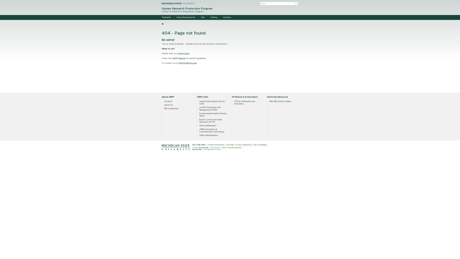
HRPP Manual (178, 58)
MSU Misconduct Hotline (280, 101)
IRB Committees (171, 109)
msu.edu (217, 147)
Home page (183, 54)
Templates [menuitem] (166, 17)
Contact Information (216, 145)
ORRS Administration (208, 135)
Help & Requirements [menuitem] (186, 17)
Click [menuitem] (203, 17)
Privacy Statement (243, 145)
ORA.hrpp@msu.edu (187, 63)
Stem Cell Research (207, 126)
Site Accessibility (260, 145)
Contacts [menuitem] (227, 17)
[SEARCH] (296, 3)
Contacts (168, 101)
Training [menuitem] (213, 17)
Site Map (230, 145)
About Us (168, 105)
